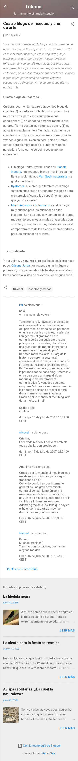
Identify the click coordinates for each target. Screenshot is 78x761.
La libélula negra (16, 596)
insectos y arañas (39, 289)
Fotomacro (42, 205)
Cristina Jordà (20, 265)
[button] (72, 25)
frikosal (34, 7)
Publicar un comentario (22, 569)
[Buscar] (72, 8)
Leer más (67, 630)
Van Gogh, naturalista (53, 176)
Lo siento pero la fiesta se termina (31, 643)
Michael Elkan (48, 753)
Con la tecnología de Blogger (41, 745)
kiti (21, 305)
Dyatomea (18, 186)
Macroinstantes (21, 205)
